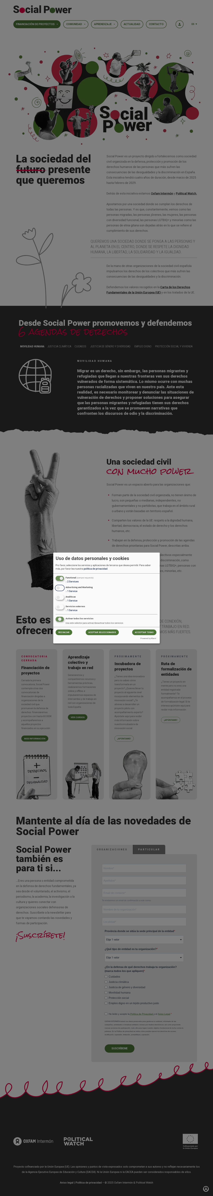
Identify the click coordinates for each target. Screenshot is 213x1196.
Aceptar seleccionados (102, 632)
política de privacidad (95, 568)
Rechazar (63, 632)
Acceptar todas (144, 632)
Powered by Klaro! (148, 638)
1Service (71, 591)
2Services (72, 581)
